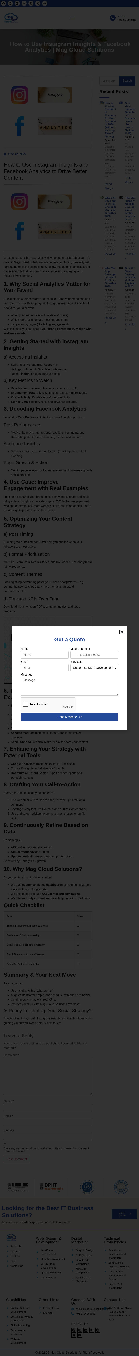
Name (24, 648)
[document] (69, 678)
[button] (122, 632)
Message (26, 674)
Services (76, 661)
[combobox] (75, 654)
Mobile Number (80, 648)
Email (24, 661)
